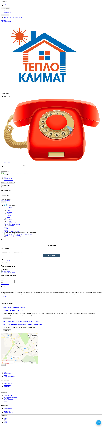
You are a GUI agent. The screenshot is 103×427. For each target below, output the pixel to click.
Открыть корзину (5, 200)
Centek (17, 224)
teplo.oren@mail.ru (8, 167)
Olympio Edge (11, 221)
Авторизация (7, 10)
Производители (8, 395)
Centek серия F (11, 225)
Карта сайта (7, 386)
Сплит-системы (8, 178)
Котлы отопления (8, 180)
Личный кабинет (8, 408)
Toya (8, 218)
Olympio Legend (11, 222)
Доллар (6, 4)
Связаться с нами (8, 383)
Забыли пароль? (5, 284)
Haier (9, 207)
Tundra (9, 213)
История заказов (8, 409)
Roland (6, 230)
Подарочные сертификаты (10, 397)
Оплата (5, 375)
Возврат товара (7, 385)
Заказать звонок (8, 96)
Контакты (6, 371)
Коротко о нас (7, 373)
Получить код (51, 255)
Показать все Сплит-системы (11, 231)
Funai (5, 227)
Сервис (5, 372)
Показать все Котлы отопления (12, 235)
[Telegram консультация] (1, 425)
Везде (5, 177)
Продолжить (4, 296)
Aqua (9, 215)
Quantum (9, 212)
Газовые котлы (28, 234)
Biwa (8, 217)
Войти (10, 284)
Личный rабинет (8, 260)
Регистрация (7, 12)
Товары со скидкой (8, 399)
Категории (3, 202)
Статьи (5, 401)
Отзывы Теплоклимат (9, 376)
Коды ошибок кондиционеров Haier (13, 17)
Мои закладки (7, 411)
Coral (8, 209)
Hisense (6, 228)
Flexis (8, 210)
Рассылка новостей (8, 412)
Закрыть (3, 364)
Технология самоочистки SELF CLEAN (14, 310)
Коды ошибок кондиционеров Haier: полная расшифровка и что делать (22, 324)
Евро (5, 5)
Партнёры (6, 398)
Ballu (15, 219)
